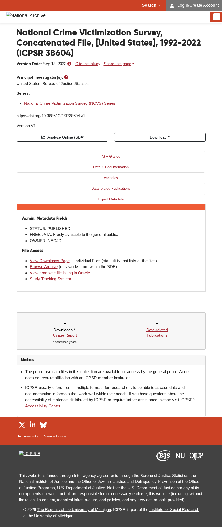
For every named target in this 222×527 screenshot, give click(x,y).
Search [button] (150, 5)
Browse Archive (44, 266)
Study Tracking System (50, 278)
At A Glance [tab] (111, 156)
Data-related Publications (110, 188)
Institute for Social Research (174, 509)
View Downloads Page (50, 260)
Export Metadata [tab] (111, 199)
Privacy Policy (54, 436)
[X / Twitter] (22, 425)
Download (158, 137)
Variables (111, 178)
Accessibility (28, 436)
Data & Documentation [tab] (111, 167)
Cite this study (87, 63)
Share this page (117, 63)
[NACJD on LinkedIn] (33, 425)
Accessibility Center (42, 406)
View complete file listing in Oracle (60, 273)
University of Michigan (53, 515)
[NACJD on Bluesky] (43, 425)
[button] (69, 63)
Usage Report (65, 335)
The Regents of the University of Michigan (74, 509)
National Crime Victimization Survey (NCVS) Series (69, 103)
